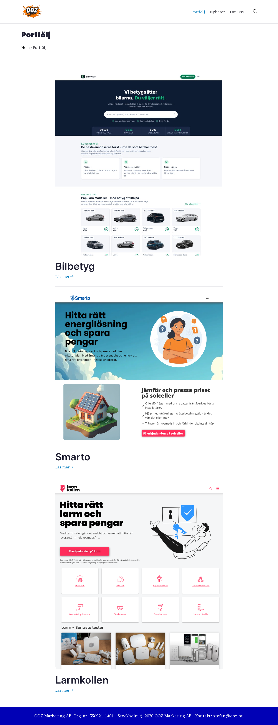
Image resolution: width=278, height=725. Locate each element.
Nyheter (217, 11)
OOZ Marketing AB (173, 716)
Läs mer (62, 276)
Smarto (72, 457)
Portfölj (198, 11)
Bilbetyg (75, 266)
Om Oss (237, 11)
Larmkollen (82, 680)
